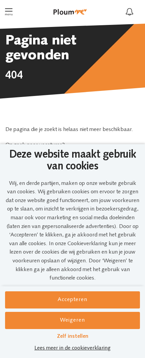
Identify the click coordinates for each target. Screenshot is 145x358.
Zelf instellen (72, 336)
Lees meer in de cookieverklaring (72, 348)
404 (14, 75)
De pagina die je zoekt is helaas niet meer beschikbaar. (69, 129)
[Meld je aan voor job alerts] (129, 11)
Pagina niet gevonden (40, 48)
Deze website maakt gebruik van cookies (72, 161)
